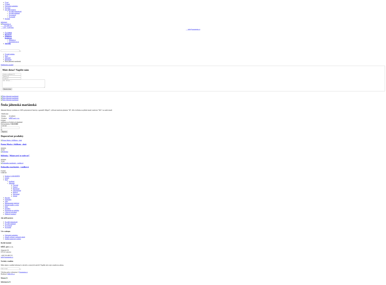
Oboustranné (17, 190)
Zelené (15, 196)
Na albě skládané (14, 13)
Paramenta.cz (23, 272)
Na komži (12, 17)
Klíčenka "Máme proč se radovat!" (15, 156)
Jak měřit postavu (10, 10)
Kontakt (7, 19)
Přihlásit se (12, 40)
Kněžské (11, 181)
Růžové (15, 192)
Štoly (6, 56)
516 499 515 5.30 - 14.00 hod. (7, 26)
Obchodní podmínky (11, 6)
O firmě (7, 4)
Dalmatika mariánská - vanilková (15, 167)
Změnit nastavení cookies (13, 239)
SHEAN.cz (11, 274)
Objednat (4, 131)
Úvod (6, 2)
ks (1, 130)
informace (4, 22)
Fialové (15, 187)
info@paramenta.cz (7, 257)
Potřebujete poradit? (7, 65)
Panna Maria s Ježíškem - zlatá (13, 144)
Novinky (7, 8)
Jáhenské (8, 58)
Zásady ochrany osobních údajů (15, 237)
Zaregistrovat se (14, 42)
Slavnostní (16, 194)
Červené (15, 185)
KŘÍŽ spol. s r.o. (14, 118)
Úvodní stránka (10, 54)
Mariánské (8, 59)
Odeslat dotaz (7, 89)
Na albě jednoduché (15, 11)
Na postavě (12, 15)
